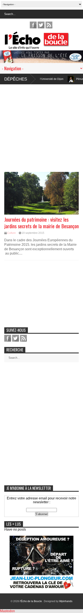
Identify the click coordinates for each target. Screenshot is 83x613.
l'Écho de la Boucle (31, 601)
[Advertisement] (41, 126)
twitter (41, 25)
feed (49, 25)
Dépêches (15, 79)
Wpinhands (65, 601)
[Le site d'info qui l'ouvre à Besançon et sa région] (43, 46)
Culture (11, 232)
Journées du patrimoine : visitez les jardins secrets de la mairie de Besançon (41, 222)
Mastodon (7, 611)
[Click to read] (63, 79)
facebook (33, 25)
